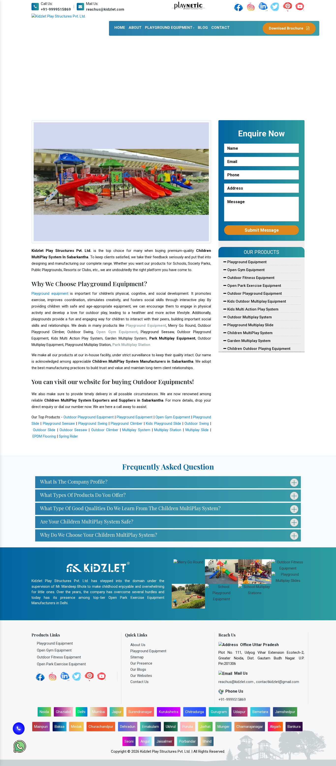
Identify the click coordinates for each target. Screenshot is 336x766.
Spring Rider (68, 436)
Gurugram (219, 712)
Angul (145, 741)
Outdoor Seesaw (73, 430)
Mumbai (98, 712)
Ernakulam (150, 726)
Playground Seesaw (59, 423)
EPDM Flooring (44, 436)
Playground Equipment (168, 27)
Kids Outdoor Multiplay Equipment (256, 301)
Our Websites (141, 675)
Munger (223, 726)
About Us (137, 645)
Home (119, 27)
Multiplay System (136, 430)
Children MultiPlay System (249, 333)
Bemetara (260, 712)
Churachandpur (101, 726)
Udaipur (239, 712)
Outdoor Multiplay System (249, 317)
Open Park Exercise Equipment (253, 285)
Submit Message (261, 230)
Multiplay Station (167, 430)
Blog (203, 27)
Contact (220, 27)
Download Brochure (286, 28)
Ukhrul (171, 726)
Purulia (187, 726)
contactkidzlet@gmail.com (277, 682)
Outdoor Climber (104, 430)
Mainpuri (41, 726)
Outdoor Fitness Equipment (250, 278)
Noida (44, 712)
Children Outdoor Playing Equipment (258, 348)
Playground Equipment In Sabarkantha (139, 78)
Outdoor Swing (196, 423)
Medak (76, 726)
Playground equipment (49, 293)
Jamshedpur (285, 712)
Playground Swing (92, 423)
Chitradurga (194, 712)
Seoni (129, 741)
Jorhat (205, 726)
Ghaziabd (63, 712)
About (135, 27)
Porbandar (187, 741)
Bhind (207, 741)
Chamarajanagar (249, 726)
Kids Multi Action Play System (252, 309)
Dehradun (127, 726)
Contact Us (139, 682)
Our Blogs (138, 669)
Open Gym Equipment (172, 417)
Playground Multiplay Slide (250, 325)
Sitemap (137, 657)
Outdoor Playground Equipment (88, 417)
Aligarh (275, 726)
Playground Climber (126, 423)
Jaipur (117, 712)
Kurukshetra (168, 712)
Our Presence (141, 663)
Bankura (294, 726)
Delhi (81, 712)
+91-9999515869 (56, 9)
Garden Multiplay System (248, 341)
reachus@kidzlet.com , (237, 682)
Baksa (59, 726)
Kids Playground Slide (163, 423)
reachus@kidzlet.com (105, 9)
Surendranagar (140, 712)
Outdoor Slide (44, 430)
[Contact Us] (19, 728)
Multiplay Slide (197, 430)
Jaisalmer (164, 741)
